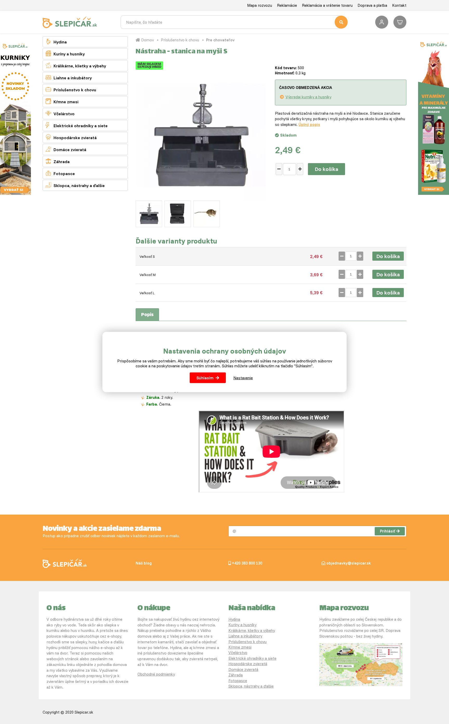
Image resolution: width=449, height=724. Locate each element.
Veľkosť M (148, 274)
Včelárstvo (60, 113)
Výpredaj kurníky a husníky (308, 96)
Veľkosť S (147, 256)
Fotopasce (60, 173)
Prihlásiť (387, 531)
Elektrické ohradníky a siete (76, 125)
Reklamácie (287, 5)
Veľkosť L (147, 293)
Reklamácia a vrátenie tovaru (327, 5)
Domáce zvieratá (65, 149)
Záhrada (57, 161)
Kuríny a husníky (65, 53)
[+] (300, 169)
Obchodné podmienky (156, 674)
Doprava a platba (372, 5)
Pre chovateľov (220, 39)
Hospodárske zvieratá (71, 137)
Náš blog (144, 563)
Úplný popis (309, 124)
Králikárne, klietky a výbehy (75, 65)
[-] (279, 169)
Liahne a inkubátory (68, 77)
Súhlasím (205, 377)
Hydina (56, 41)
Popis (147, 315)
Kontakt (399, 5)
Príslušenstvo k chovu (70, 89)
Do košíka (326, 169)
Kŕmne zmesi (61, 101)
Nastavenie (243, 377)
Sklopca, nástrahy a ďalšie (75, 185)
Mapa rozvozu (259, 5)
